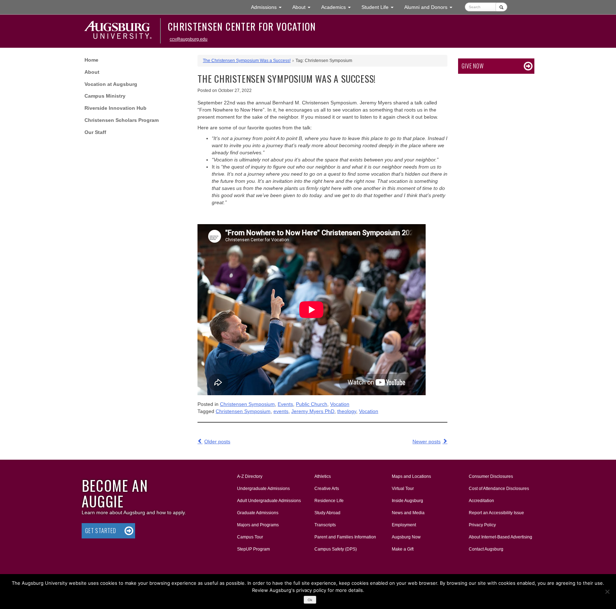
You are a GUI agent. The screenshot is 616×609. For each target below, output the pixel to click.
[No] (607, 591)
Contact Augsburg (486, 549)
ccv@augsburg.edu (188, 39)
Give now (472, 66)
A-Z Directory (249, 476)
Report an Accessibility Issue (496, 512)
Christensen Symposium (247, 404)
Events (285, 404)
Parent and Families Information (345, 537)
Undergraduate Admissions (263, 488)
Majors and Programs (258, 524)
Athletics (322, 476)
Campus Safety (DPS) (335, 549)
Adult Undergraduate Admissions (269, 500)
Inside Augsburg (407, 500)
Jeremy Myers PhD (312, 411)
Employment (404, 524)
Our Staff (95, 132)
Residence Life (329, 500)
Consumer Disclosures (491, 476)
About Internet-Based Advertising (500, 537)
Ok (310, 600)
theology (346, 411)
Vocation (339, 404)
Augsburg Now (406, 537)
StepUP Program (253, 549)
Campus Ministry (104, 96)
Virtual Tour (403, 488)
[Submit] (501, 6)
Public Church (311, 404)
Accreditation (481, 500)
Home (91, 60)
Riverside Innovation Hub (115, 108)
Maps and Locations (411, 476)
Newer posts (426, 441)
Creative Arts (326, 488)
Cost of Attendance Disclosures (499, 488)
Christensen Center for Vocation (242, 26)
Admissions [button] (269, 7)
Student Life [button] (380, 7)
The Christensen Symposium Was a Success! (247, 60)
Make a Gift (403, 549)
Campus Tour (250, 537)
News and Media (408, 512)
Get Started (100, 530)
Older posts (217, 441)
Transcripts (325, 524)
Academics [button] (338, 7)
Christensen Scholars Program (121, 120)
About (91, 72)
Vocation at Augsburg (110, 84)
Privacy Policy (482, 524)
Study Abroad (327, 512)
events (280, 411)
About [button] (304, 9)
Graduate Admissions (257, 512)
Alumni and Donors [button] (431, 7)
